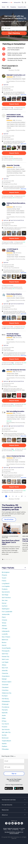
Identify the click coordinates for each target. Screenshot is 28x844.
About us (5, 815)
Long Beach (5, 583)
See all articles (8, 519)
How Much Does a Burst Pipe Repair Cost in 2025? (10, 542)
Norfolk (4, 735)
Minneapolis (5, 651)
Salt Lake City (6, 732)
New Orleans (6, 637)
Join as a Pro (17, 2)
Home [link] (3, 7)
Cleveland (5, 687)
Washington (5, 609)
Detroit (4, 645)
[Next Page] (25, 496)
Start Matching (14, 33)
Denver (4, 603)
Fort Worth (5, 724)
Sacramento (6, 592)
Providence (5, 707)
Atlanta (4, 625)
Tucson (4, 578)
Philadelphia (6, 701)
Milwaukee (5, 749)
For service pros (7, 805)
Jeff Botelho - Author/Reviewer (10, 536)
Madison (4, 746)
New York (5, 668)
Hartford (4, 606)
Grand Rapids (6, 648)
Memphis (5, 710)
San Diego (5, 595)
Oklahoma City (6, 693)
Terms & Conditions (14, 833)
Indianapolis (5, 631)
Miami (4, 617)
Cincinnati (5, 684)
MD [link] (8, 7)
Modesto (5, 589)
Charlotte (5, 673)
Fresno (4, 581)
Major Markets (8, 568)
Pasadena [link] (13, 7)
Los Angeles (6, 586)
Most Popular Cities (8, 756)
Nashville (4, 713)
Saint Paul (5, 654)
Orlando (4, 620)
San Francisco (6, 597)
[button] (4, 99)
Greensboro (6, 676)
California (9, 829)
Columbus (5, 690)
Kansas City (5, 656)
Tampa (4, 623)
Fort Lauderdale (7, 611)
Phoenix (4, 575)
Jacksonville (5, 614)
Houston (4, 727)
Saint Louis (5, 659)
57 (21, 496)
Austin (4, 715)
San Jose (4, 600)
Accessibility (22, 829)
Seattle (4, 743)
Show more (23, 94)
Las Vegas (5, 662)
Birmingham (6, 572)
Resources (5, 810)
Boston (4, 642)
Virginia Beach (6, 741)
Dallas (4, 718)
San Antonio (6, 729)
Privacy (5, 829)
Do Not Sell (15, 829)
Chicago (4, 628)
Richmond (5, 738)
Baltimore (5, 640)
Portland (4, 696)
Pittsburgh (5, 704)
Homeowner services (9, 800)
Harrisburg (5, 698)
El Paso (4, 721)
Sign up (14, 773)
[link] (14, 78)
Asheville (5, 670)
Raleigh (4, 679)
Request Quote (14, 104)
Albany (4, 665)
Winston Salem (6, 682)
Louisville (5, 634)
